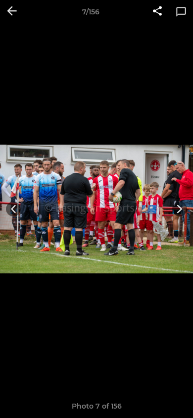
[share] (157, 12)
